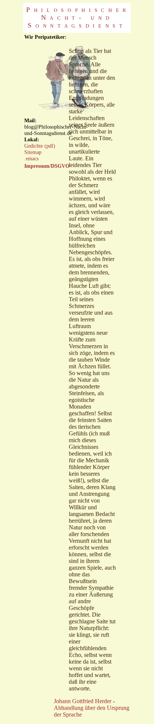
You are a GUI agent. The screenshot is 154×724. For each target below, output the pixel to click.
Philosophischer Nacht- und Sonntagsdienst (78, 17)
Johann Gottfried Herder (82, 701)
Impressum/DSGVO (47, 166)
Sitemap (32, 152)
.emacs (31, 158)
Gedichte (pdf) (39, 146)
